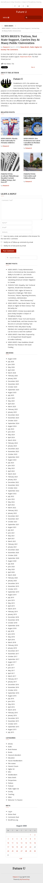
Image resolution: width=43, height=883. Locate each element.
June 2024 (11, 432)
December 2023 (13, 449)
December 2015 (13, 718)
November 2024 (13, 418)
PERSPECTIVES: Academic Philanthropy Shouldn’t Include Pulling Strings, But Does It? (10, 178)
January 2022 (12, 513)
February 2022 (13, 510)
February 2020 (13, 578)
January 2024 (12, 446)
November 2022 (13, 485)
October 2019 (12, 589)
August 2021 (12, 527)
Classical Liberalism (14, 755)
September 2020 (13, 558)
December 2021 (13, 516)
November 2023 (13, 451)
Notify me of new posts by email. (15, 246)
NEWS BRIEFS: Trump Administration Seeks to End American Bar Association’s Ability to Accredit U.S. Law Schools (21, 272)
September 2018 (13, 626)
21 (26, 847)
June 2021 (11, 533)
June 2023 (11, 465)
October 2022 (12, 488)
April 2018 (11, 640)
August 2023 (12, 460)
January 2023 (12, 480)
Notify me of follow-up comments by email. (18, 242)
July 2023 (11, 463)
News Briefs (8, 26)
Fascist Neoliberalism (15, 761)
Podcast (10, 786)
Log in (10, 811)
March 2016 (12, 710)
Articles (10, 744)
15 (30, 843)
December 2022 (13, 482)
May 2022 (11, 502)
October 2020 (12, 555)
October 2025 (12, 387)
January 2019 (12, 614)
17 (8, 847)
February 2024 (13, 443)
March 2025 (12, 406)
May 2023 (11, 468)
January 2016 (12, 715)
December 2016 (13, 684)
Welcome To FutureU (15, 800)
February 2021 (13, 544)
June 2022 (11, 499)
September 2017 (13, 659)
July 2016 (11, 699)
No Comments (12, 50)
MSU (9, 772)
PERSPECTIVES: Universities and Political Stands (30, 176)
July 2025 (11, 395)
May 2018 (11, 637)
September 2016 (13, 693)
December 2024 (13, 415)
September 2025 (13, 390)
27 (21, 851)
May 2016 (11, 704)
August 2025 (12, 392)
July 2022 (11, 496)
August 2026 (12, 359)
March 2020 (12, 575)
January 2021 (12, 547)
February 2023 (13, 477)
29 (30, 851)
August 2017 (12, 662)
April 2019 (11, 606)
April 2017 (11, 673)
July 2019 (11, 597)
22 (30, 847)
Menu (5, 17)
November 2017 (13, 654)
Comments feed (13, 817)
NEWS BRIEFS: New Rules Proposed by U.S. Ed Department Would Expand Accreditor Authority (21, 336)
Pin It (33, 67)
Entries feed (12, 814)
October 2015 (12, 724)
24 (8, 851)
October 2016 (12, 690)
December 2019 (13, 583)
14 (26, 843)
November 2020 (13, 553)
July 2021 (11, 530)
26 (17, 851)
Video (10, 797)
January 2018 (12, 648)
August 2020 (12, 561)
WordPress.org (13, 820)
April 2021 (11, 538)
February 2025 (13, 409)
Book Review (12, 749)
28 (26, 851)
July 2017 (11, 665)
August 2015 (12, 729)
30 (35, 851)
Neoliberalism (12, 775)
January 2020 (12, 581)
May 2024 (11, 435)
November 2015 (13, 721)
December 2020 (13, 550)
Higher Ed (11, 769)
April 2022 (11, 505)
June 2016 (11, 701)
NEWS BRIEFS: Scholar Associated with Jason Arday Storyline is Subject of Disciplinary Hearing (21, 313)
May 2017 (11, 670)
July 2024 (11, 429)
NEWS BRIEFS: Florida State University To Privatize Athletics (9, 141)
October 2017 (12, 656)
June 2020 (11, 567)
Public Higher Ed (36, 47)
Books (10, 752)
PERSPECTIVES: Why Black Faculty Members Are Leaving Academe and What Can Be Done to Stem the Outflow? (22, 329)
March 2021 (12, 541)
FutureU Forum (13, 766)
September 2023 (13, 457)
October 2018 (12, 623)
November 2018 (13, 620)
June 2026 (11, 364)
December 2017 (13, 651)
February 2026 (13, 376)
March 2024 (12, 440)
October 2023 (12, 454)
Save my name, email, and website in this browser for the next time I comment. (20, 237)
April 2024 (11, 437)
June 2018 (11, 634)
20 (21, 847)
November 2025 (13, 384)
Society (3, 50)
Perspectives (12, 780)
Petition (10, 783)
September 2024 (13, 423)
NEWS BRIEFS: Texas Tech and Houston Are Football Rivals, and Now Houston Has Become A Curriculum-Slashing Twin (22, 321)
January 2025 (12, 412)
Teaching (11, 794)
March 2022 (12, 508)
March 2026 (12, 373)
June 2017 (11, 668)
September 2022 (13, 491)
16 (35, 843)
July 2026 (11, 362)
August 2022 (12, 494)
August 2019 (12, 595)
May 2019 (11, 603)
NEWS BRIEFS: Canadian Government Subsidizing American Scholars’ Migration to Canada (21, 279)
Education (11, 758)
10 (8, 843)
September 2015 (13, 727)
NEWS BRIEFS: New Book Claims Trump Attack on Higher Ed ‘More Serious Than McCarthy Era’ (21, 305)
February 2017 (13, 679)
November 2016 (13, 687)
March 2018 (12, 642)
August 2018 (12, 628)
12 (17, 843)
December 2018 (13, 617)
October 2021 (12, 522)
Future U (21, 12)
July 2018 (11, 631)
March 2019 (12, 609)
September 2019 (13, 592)
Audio (10, 747)
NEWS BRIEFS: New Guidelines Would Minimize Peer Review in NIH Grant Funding (20, 344)
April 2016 (11, 707)
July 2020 (11, 564)
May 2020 (11, 569)
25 (12, 851)
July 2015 (11, 732)
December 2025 (13, 381)
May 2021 (11, 536)
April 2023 (11, 471)
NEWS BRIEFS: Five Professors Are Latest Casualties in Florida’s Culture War (32, 142)
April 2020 (11, 572)
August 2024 (12, 426)
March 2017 (12, 676)
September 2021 (13, 524)
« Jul (20, 858)
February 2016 (13, 713)
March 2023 (12, 474)
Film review (12, 763)
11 (12, 843)
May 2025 (11, 401)
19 (17, 847)
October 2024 (12, 421)
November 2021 (13, 519)
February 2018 (13, 645)
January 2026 (12, 378)
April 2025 (11, 404)
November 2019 (13, 586)
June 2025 (11, 398)
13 (21, 843)
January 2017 (12, 682)
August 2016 (12, 696)
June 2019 (11, 600)
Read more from (25, 57)
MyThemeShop (25, 879)
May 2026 (11, 367)
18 (12, 847)
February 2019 (13, 611)
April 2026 (11, 370)
